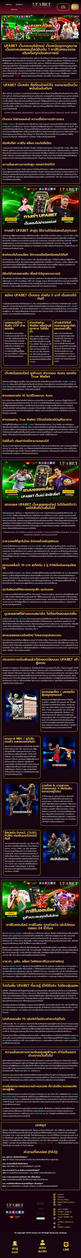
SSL (29, 1071)
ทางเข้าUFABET (68, 235)
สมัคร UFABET (72, 306)
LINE (66, 1249)
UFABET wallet (28, 424)
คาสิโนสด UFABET (15, 966)
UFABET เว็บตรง (8, 124)
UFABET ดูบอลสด (19, 619)
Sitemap (63, 1233)
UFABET (17, 76)
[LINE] (66, 1244)
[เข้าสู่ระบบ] (15, 1243)
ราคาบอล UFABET (35, 546)
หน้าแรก (8, 4)
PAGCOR (38, 1113)
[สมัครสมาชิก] (42, 1242)
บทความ (14, 9)
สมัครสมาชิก (42, 1250)
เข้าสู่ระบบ (15, 1250)
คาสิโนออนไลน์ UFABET (13, 933)
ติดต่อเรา (19, 4)
